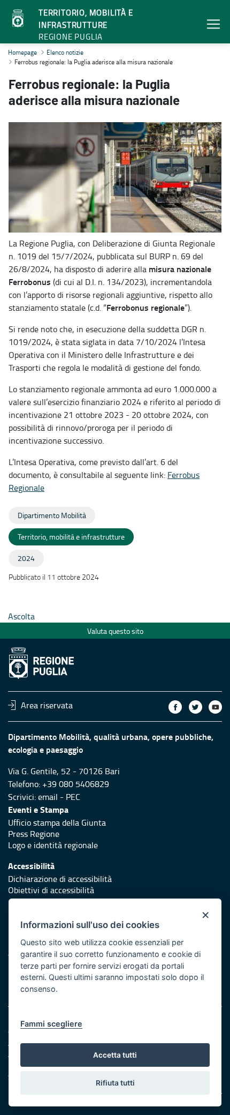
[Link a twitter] (195, 707)
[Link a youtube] (215, 707)
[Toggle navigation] (213, 24)
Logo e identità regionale (53, 845)
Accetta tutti (115, 1055)
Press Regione (33, 834)
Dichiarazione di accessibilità (60, 879)
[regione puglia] (18, 18)
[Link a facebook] (175, 707)
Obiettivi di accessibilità (51, 890)
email (48, 797)
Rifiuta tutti (115, 1083)
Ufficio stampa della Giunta (57, 822)
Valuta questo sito (115, 631)
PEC (73, 797)
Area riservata (47, 705)
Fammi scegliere (51, 1023)
